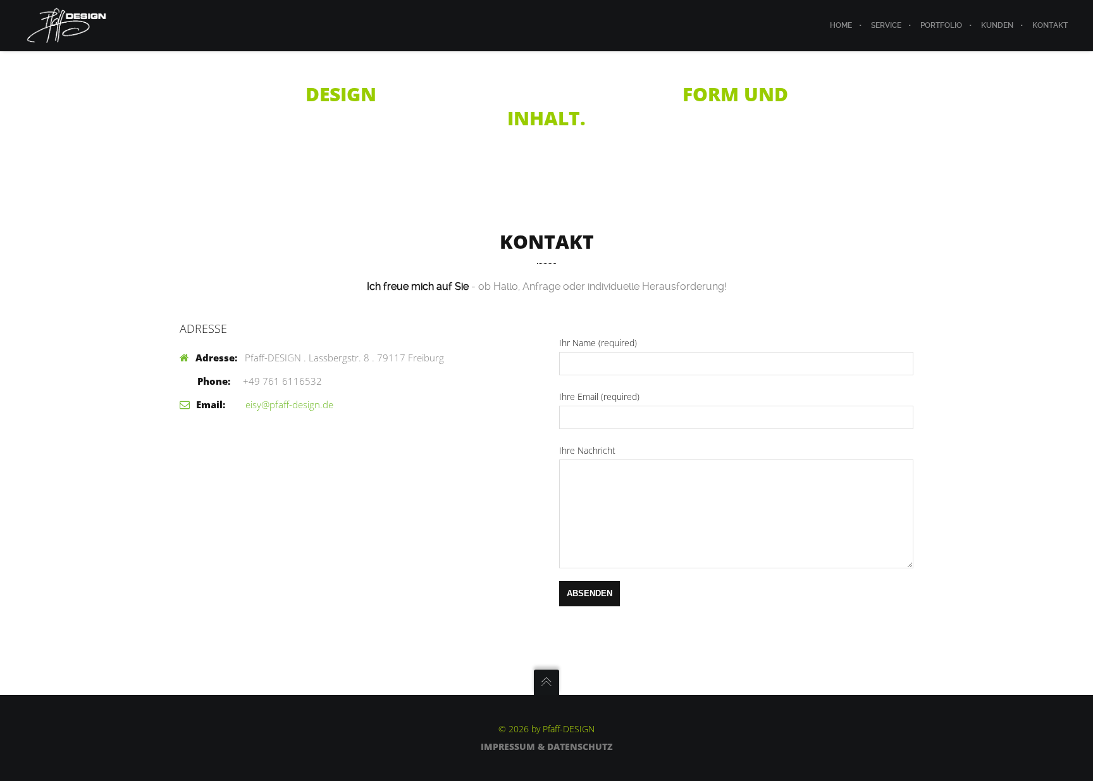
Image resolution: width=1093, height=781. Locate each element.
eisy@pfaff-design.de (288, 404)
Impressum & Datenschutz (547, 746)
